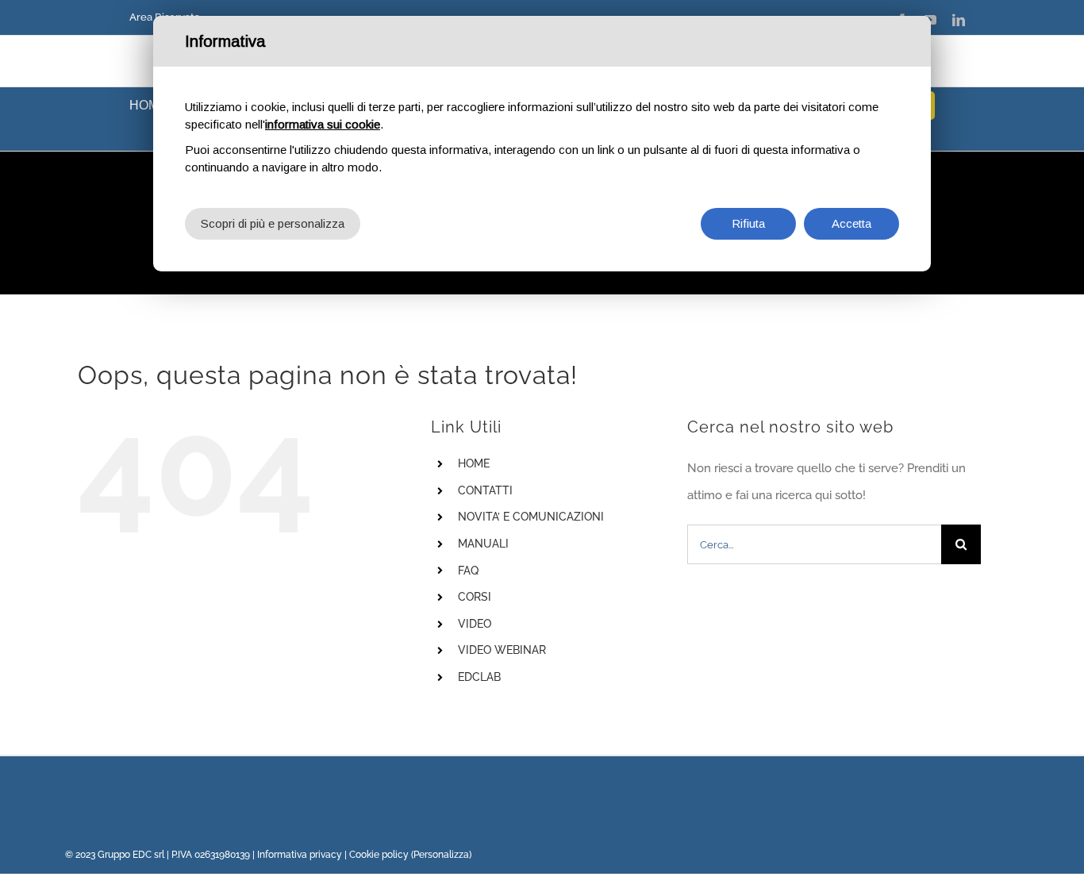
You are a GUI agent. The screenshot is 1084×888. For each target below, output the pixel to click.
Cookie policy (379, 854)
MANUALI (483, 543)
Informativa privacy (299, 854)
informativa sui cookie (322, 124)
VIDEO (474, 623)
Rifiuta (748, 223)
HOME (474, 463)
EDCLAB (479, 677)
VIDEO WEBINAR (502, 650)
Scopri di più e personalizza (272, 223)
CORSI (474, 596)
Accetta (851, 223)
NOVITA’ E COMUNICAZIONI (531, 516)
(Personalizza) (441, 854)
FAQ (468, 570)
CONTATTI (485, 490)
